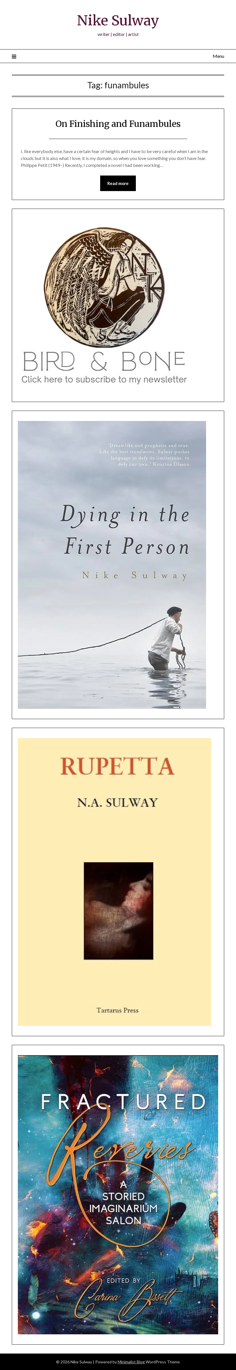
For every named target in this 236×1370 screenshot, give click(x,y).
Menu (218, 56)
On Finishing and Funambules (118, 123)
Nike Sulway (118, 20)
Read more (118, 183)
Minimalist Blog (131, 1361)
